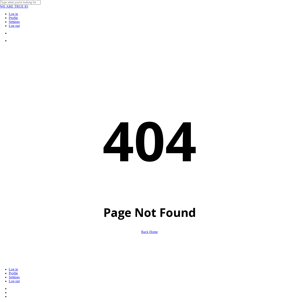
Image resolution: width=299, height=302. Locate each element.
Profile (13, 273)
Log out (14, 281)
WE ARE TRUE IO (14, 6)
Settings (14, 277)
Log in (13, 269)
